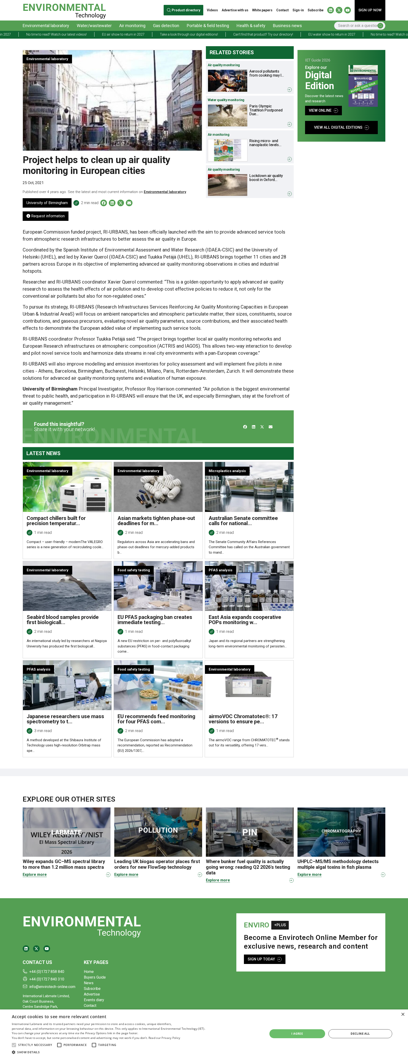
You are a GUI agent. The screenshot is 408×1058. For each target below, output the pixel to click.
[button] (14, 1045)
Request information (47, 216)
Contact (282, 10)
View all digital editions (338, 127)
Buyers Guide (95, 977)
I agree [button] (297, 1034)
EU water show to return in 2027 (278, 34)
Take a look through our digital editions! (135, 34)
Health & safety (251, 25)
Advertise (92, 994)
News (89, 983)
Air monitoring (132, 25)
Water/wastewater (94, 25)
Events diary (94, 1000)
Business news (287, 25)
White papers (262, 10)
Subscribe (315, 10)
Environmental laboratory (46, 25)
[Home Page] (64, 10)
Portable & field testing (208, 25)
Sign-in (298, 10)
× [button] (402, 1014)
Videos (212, 10)
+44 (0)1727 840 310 (46, 979)
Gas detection (166, 25)
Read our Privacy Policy (164, 1038)
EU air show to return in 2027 (69, 34)
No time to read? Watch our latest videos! (347, 34)
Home (89, 971)
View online (320, 110)
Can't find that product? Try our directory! (209, 34)
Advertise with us (235, 10)
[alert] (204, 1033)
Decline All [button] (360, 1034)
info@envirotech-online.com (52, 986)
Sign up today (261, 959)
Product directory (186, 10)
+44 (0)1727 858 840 (46, 971)
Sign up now (370, 10)
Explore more (35, 874)
